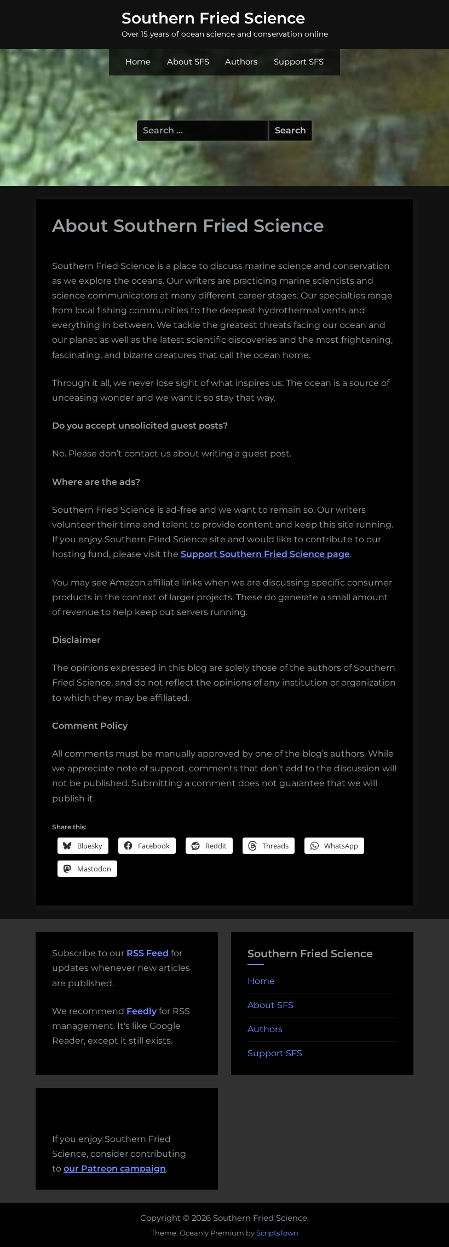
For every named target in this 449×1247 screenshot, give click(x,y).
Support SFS (299, 62)
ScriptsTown (277, 1232)
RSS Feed (147, 953)
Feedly (141, 1011)
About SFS (188, 62)
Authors (241, 62)
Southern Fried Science (213, 18)
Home (138, 62)
